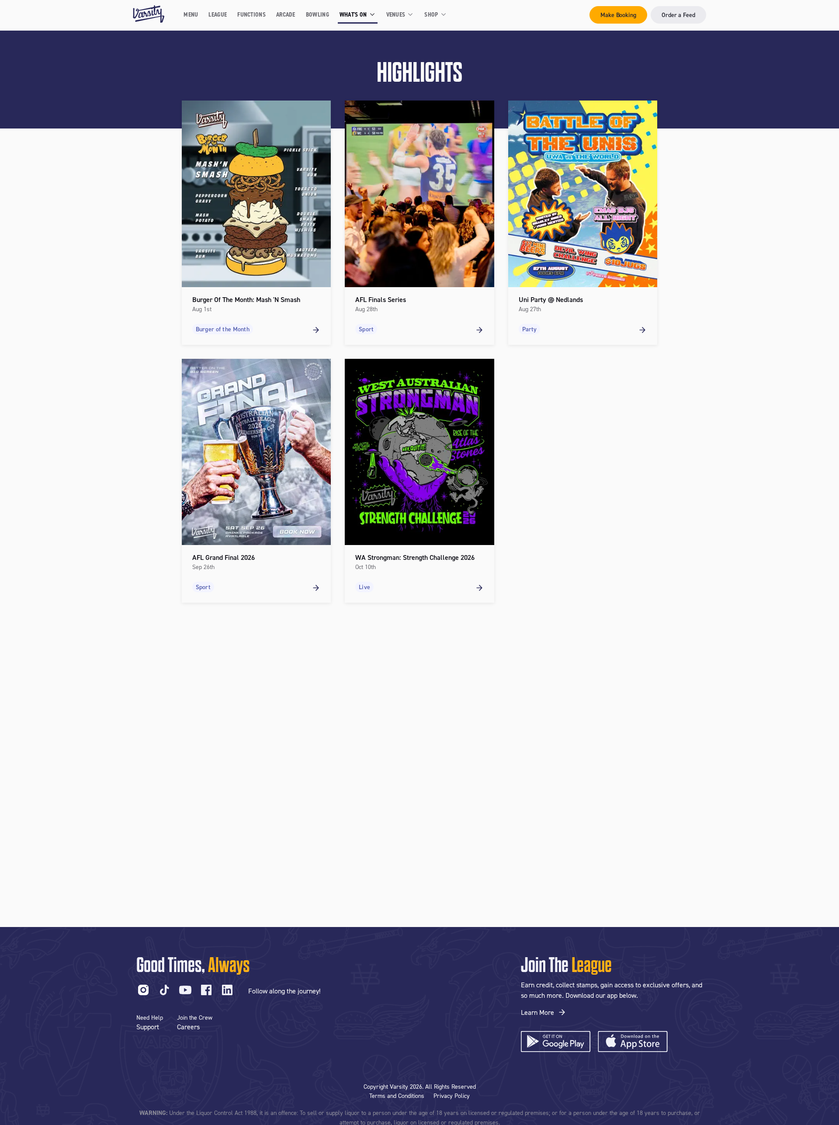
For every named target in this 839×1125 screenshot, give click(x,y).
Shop (431, 14)
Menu (191, 14)
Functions (251, 14)
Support (147, 1026)
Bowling (317, 14)
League (217, 14)
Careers (188, 1026)
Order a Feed (678, 15)
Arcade (285, 14)
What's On (353, 14)
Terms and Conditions (396, 1095)
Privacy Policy (451, 1095)
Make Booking (618, 15)
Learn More (537, 1012)
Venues (396, 14)
